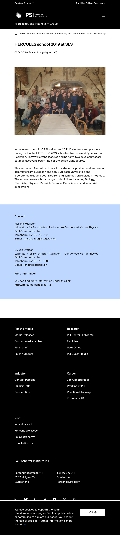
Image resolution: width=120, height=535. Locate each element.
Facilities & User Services (89, 3)
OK (91, 512)
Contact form (65, 477)
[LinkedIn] (16, 499)
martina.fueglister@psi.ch (40, 238)
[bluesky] (26, 499)
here (25, 524)
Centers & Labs (23, 3)
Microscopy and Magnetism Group (36, 23)
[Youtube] (54, 499)
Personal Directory (68, 481)
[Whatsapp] (74, 499)
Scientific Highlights (40, 52)
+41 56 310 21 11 (66, 472)
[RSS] (64, 499)
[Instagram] (35, 499)
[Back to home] (30, 15)
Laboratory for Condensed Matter (73, 33)
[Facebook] (45, 499)
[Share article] (55, 52)
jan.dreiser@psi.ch (35, 264)
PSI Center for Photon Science (36, 33)
